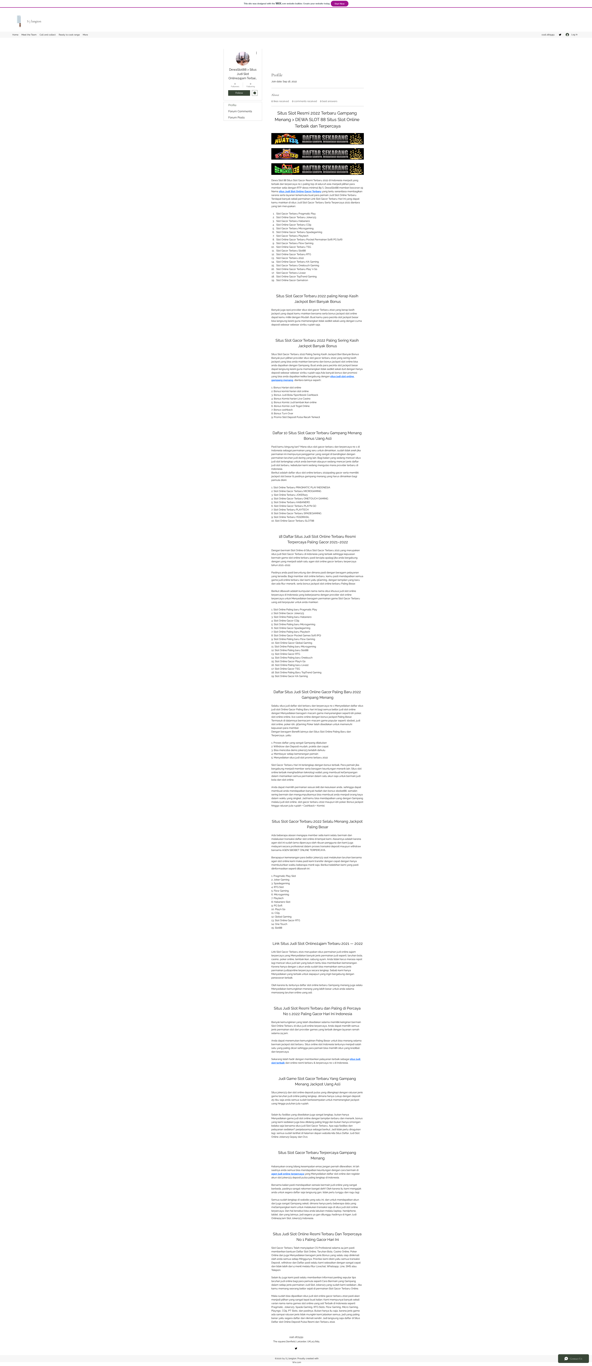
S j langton (34, 21)
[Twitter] (560, 34)
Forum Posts (236, 117)
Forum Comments (240, 111)
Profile (232, 105)
